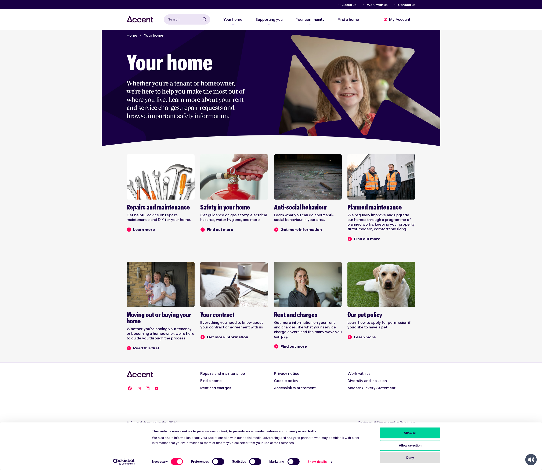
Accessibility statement (295, 388)
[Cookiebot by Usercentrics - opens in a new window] (123, 462)
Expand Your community (310, 24)
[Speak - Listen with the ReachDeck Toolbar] (531, 459)
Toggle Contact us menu (394, 4)
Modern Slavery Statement (371, 388)
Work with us (377, 5)
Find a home (211, 380)
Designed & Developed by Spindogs (386, 422)
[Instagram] (139, 388)
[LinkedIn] (147, 388)
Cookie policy (286, 380)
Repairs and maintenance (222, 373)
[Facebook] (130, 388)
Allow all (410, 433)
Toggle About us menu (338, 4)
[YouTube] (156, 388)
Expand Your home (233, 24)
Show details (317, 461)
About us (349, 5)
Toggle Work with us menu (363, 4)
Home (132, 35)
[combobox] (187, 19)
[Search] (204, 19)
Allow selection (410, 445)
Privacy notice (286, 373)
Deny (410, 457)
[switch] (218, 461)
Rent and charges (215, 388)
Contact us (406, 5)
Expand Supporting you (269, 24)
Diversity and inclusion (367, 380)
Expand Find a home (348, 24)
